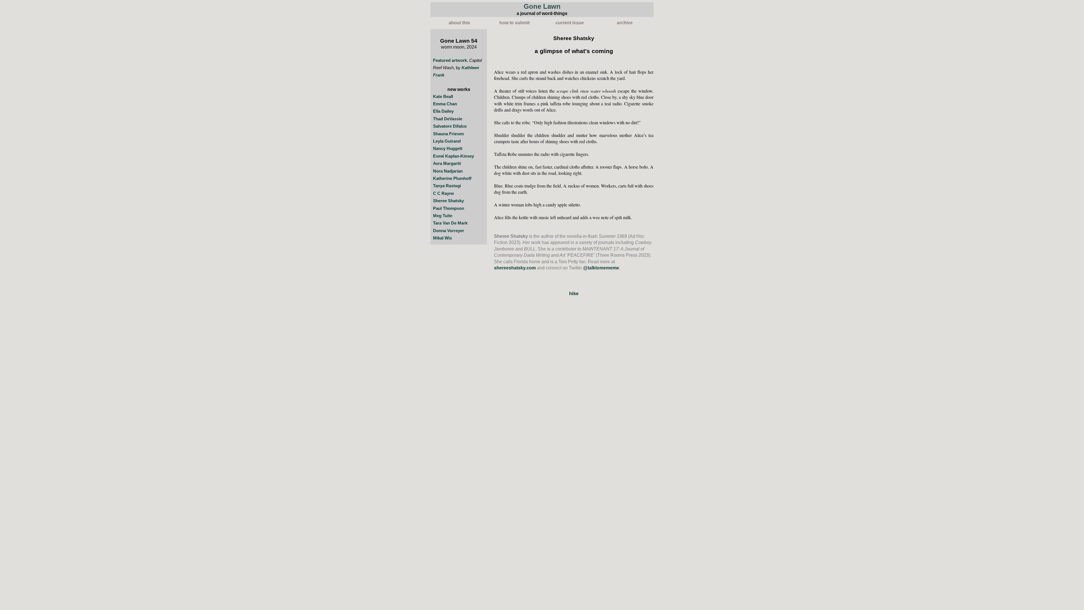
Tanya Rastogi (447, 186)
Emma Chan (445, 104)
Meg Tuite (442, 215)
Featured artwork (450, 60)
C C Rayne (443, 193)
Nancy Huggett (447, 148)
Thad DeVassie (447, 119)
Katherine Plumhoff (452, 178)
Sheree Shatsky (448, 201)
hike (573, 293)
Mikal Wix (442, 238)
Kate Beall (443, 96)
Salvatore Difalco (450, 126)
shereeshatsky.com (515, 267)
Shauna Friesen (448, 134)
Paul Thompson (448, 208)
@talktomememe (601, 267)
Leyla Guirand (447, 141)
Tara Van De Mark (450, 223)
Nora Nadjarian (448, 171)
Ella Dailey (443, 111)
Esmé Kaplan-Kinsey (453, 156)
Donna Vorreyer (448, 230)
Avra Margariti (447, 163)
